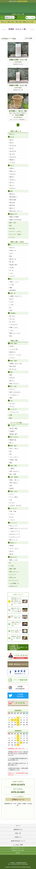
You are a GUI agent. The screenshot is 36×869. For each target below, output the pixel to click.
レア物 (11, 566)
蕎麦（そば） (14, 491)
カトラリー (13, 508)
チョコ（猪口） (14, 497)
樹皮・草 (12, 293)
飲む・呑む (13, 386)
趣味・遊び (13, 445)
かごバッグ (13, 523)
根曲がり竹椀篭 (14, 217)
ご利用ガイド (18, 837)
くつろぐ (12, 425)
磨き (10, 225)
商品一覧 (18, 833)
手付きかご (13, 180)
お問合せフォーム (18, 799)
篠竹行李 (12, 205)
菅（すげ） (13, 322)
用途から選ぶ (10, 22)
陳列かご (12, 177)
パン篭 (11, 285)
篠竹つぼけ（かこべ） (16, 211)
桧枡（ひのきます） (15, 392)
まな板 (11, 267)
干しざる (12, 403)
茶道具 (11, 488)
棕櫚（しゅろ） (14, 327)
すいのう (12, 503)
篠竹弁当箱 (13, 200)
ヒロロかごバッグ (15, 537)
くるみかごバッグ (15, 531)
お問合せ (18, 852)
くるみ (11, 304)
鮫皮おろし (13, 352)
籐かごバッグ (13, 540)
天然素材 (12, 313)
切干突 (11, 346)
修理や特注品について (18, 841)
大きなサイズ (13, 586)
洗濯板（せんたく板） (28, 22)
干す (11, 401)
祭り (11, 454)
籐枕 (11, 287)
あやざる (12, 378)
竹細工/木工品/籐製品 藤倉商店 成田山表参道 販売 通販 (18, 7)
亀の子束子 (13, 366)
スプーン (12, 514)
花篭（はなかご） (15, 471)
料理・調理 (13, 343)
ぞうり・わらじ (14, 548)
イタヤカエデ (13, 324)
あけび (11, 299)
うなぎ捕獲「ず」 (14, 583)
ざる (11, 500)
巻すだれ (12, 228)
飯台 (11, 256)
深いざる (12, 154)
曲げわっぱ (13, 259)
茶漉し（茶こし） (15, 480)
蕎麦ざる (12, 160)
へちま (11, 330)
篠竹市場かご (13, 197)
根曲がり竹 (13, 214)
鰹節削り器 (13, 440)
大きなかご (13, 188)
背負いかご (13, 171)
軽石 (11, 336)
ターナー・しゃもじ (15, 231)
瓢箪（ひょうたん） (15, 333)
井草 (11, 310)
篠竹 (11, 191)
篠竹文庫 (12, 202)
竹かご (12, 165)
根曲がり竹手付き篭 (15, 220)
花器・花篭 (13, 465)
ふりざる (12, 162)
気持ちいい (13, 543)
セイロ (11, 494)
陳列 (10, 418)
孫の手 (11, 554)
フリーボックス (14, 412)
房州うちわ (12, 577)
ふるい (11, 273)
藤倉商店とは (18, 829)
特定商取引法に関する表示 (18, 850)
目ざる (11, 148)
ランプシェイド (14, 580)
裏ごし (11, 443)
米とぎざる (13, 145)
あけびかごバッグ (15, 534)
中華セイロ (13, 250)
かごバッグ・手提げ (15, 234)
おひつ (11, 253)
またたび (12, 319)
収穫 (10, 415)
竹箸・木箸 (13, 511)
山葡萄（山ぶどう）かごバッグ (19, 528)
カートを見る (31, 17)
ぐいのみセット (14, 395)
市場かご (12, 168)
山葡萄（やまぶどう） (16, 296)
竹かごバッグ (13, 525)
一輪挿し (12, 468)
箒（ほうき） (13, 369)
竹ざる (12, 137)
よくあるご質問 (18, 845)
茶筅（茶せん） (14, 483)
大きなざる (13, 157)
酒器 (11, 398)
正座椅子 (12, 431)
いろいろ (12, 237)
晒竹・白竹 (12, 222)
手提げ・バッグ (14, 282)
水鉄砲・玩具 (13, 460)
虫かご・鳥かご (14, 448)
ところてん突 (13, 349)
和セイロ (12, 247)
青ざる (11, 143)
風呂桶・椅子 (13, 265)
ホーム (4, 22)
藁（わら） (13, 316)
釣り (11, 451)
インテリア (13, 409)
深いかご (12, 185)
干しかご (12, 406)
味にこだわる (14, 437)
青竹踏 (11, 545)
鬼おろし (12, 134)
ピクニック (12, 574)
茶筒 (11, 485)
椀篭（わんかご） (15, 383)
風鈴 (11, 462)
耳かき (11, 551)
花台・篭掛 (13, 474)
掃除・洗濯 (18, 22)
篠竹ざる (12, 194)
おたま (11, 517)
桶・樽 (11, 262)
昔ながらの (13, 557)
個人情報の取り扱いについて (18, 848)
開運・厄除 (12, 569)
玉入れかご (13, 174)
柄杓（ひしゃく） (14, 571)
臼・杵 (11, 270)
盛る (11, 372)
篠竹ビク (12, 208)
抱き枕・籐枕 (13, 428)
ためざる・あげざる (15, 505)
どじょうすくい (14, 457)
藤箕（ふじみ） (14, 560)
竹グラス (12, 389)
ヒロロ (11, 302)
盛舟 (11, 375)
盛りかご (12, 182)
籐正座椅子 (13, 290)
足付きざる (13, 151)
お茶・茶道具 (14, 477)
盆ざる (11, 140)
